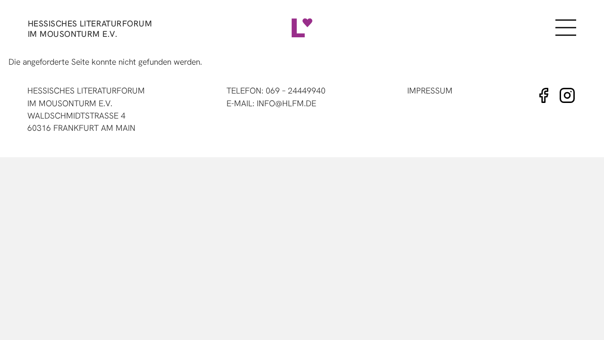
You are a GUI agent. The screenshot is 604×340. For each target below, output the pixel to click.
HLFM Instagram (567, 95)
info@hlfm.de (286, 103)
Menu (565, 28)
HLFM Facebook (543, 95)
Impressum (430, 90)
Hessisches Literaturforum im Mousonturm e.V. (90, 28)
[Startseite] (302, 27)
